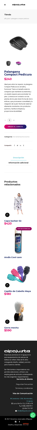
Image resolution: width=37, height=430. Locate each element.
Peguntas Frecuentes (24, 384)
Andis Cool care (13, 257)
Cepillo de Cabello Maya (17, 291)
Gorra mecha (11, 327)
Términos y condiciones (24, 388)
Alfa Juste (7, 18)
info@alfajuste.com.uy (25, 411)
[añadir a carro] (7, 215)
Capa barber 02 (12, 221)
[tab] (18, 157)
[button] (33, 415)
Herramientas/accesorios (21, 137)
